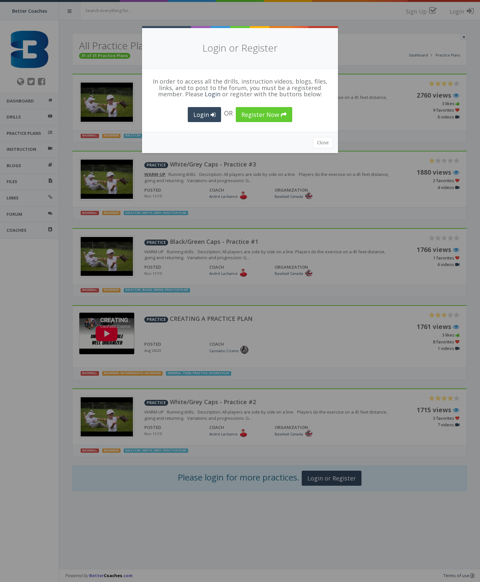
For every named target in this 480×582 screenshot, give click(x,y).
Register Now (261, 114)
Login (212, 94)
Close (323, 142)
